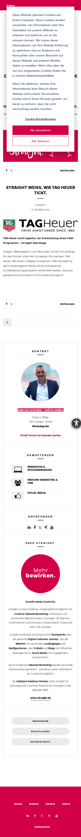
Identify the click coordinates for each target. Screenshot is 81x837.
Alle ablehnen (40, 141)
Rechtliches (40, 731)
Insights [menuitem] (34, 804)
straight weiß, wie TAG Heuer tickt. (40, 190)
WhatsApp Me (40, 426)
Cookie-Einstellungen (40, 119)
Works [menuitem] (18, 804)
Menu (11, 5)
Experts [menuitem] (50, 804)
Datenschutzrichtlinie (40, 75)
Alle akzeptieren (40, 130)
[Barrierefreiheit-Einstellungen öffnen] (76, 423)
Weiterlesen (67, 170)
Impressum (40, 721)
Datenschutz (40, 741)
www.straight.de (40, 697)
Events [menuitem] (66, 804)
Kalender (46, 435)
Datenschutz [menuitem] (42, 827)
